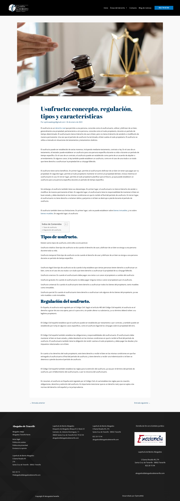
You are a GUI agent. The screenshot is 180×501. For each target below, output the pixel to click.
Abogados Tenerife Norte (21, 435)
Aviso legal (16, 439)
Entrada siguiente (142, 403)
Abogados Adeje (18, 432)
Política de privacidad (20, 445)
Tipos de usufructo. (50, 227)
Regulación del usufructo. (52, 230)
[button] (163, 8)
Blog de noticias (145, 8)
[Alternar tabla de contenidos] (65, 224)
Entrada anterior (37, 403)
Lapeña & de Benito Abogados (23, 456)
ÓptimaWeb (139, 496)
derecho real (60, 128)
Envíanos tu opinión (19, 448)
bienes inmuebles (120, 210)
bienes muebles (47, 213)
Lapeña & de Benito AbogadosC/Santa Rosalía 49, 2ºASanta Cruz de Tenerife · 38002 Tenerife (107, 429)
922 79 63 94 (79, 435)
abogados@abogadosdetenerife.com (27, 475)
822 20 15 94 (97, 436)
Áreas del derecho (117, 8)
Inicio (106, 8)
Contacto (133, 8)
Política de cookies (19, 442)
